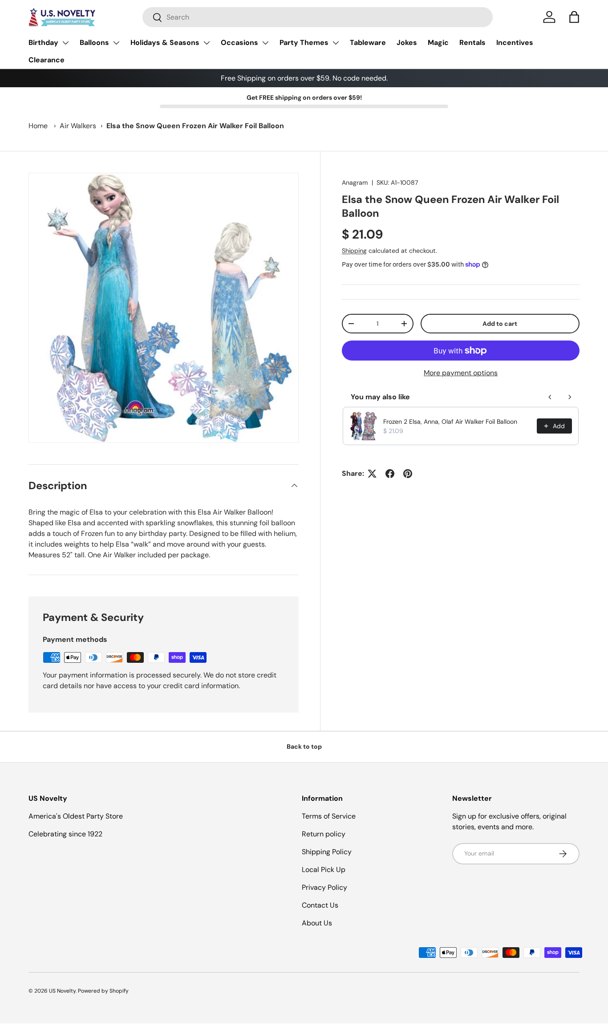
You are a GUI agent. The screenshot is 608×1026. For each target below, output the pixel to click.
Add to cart (499, 324)
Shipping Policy (327, 851)
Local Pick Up (323, 869)
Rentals (472, 42)
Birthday (43, 42)
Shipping (354, 251)
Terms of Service (329, 816)
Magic (438, 42)
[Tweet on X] (372, 474)
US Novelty (62, 990)
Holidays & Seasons (164, 42)
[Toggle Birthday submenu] (65, 42)
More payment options (461, 372)
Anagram (355, 182)
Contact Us (320, 905)
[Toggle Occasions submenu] (265, 42)
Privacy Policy (324, 887)
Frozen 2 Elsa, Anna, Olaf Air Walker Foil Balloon (450, 422)
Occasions (239, 42)
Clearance (46, 60)
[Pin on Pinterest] (408, 474)
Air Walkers (78, 125)
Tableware (368, 42)
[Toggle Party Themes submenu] (335, 42)
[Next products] (570, 397)
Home (38, 125)
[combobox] (317, 17)
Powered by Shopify (103, 990)
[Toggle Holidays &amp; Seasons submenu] (206, 42)
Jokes (407, 42)
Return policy (323, 834)
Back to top (304, 746)
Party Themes (304, 42)
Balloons (94, 42)
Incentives (514, 42)
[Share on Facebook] (390, 474)
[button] (574, 17)
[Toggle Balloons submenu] (116, 42)
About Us (317, 923)
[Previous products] (550, 397)
